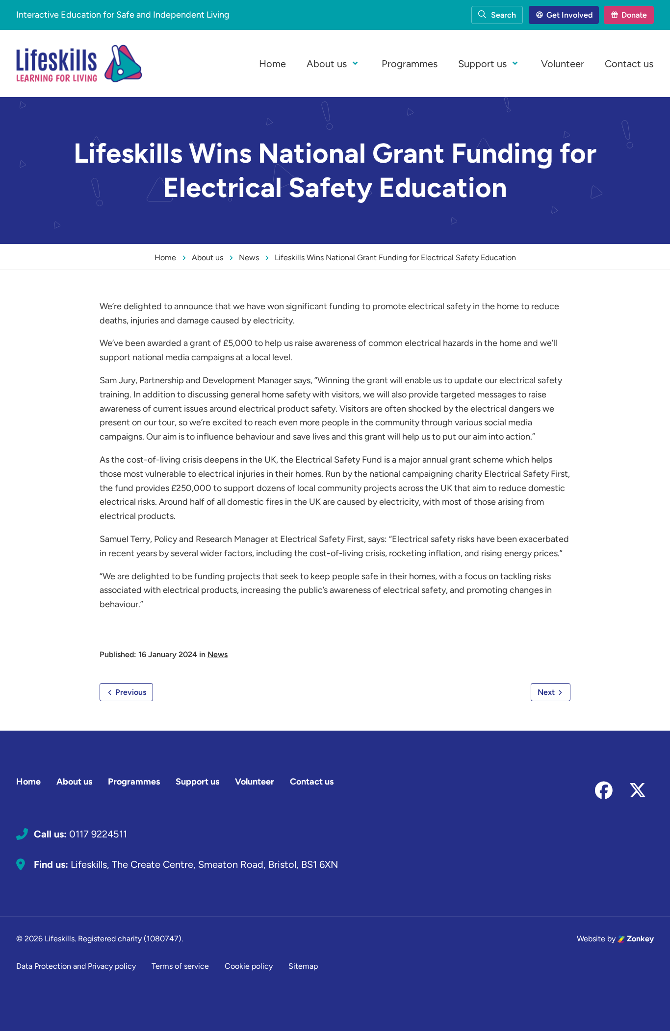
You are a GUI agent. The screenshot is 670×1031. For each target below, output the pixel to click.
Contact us (629, 64)
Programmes (410, 64)
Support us (482, 64)
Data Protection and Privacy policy (76, 966)
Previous (129, 692)
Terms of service (180, 966)
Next (547, 692)
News (217, 654)
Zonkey (639, 938)
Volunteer (562, 64)
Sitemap (303, 966)
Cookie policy (249, 966)
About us (327, 64)
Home (272, 64)
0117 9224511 (98, 834)
